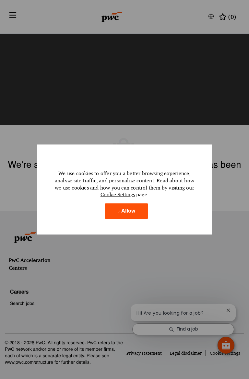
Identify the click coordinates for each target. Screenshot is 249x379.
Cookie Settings (118, 194)
